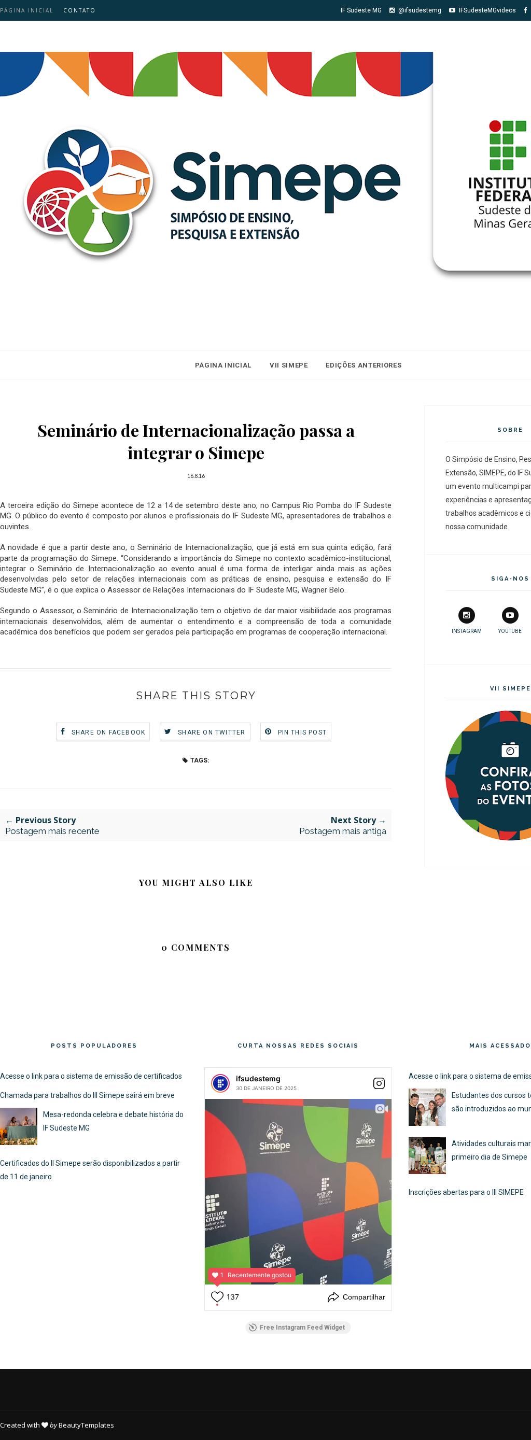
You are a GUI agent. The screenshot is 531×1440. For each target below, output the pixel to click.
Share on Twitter (211, 732)
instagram (467, 631)
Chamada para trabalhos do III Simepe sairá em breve (87, 1095)
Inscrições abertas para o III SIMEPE (466, 1192)
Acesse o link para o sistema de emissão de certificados (91, 1076)
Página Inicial (223, 365)
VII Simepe (289, 365)
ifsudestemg (258, 1078)
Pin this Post (302, 732)
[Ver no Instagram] (379, 1083)
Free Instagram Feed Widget (302, 1327)
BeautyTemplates (86, 1425)
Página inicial (26, 10)
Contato (79, 10)
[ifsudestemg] (220, 1083)
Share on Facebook (108, 732)
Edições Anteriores (363, 365)
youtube (510, 631)
